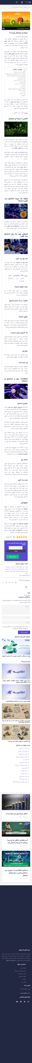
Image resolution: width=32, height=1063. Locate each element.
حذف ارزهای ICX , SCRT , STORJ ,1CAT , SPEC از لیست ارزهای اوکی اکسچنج (16, 681)
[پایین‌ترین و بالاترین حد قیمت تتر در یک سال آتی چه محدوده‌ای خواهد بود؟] (16, 711)
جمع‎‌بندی (23, 95)
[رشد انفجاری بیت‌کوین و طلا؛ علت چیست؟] (16, 732)
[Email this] (15, 582)
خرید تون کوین (23, 762)
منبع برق (24, 85)
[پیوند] (28, 2)
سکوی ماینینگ (23, 82)
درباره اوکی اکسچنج (11, 960)
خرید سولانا (24, 771)
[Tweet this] (9, 582)
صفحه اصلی (23, 968)
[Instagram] (28, 1002)
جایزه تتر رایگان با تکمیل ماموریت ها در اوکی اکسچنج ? (16, 656)
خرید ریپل (24, 768)
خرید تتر (25, 760)
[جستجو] (16, 2)
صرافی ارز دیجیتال (22, 751)
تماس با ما (23, 982)
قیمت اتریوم (10, 567)
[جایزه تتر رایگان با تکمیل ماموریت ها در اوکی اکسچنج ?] (16, 647)
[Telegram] (21, 1002)
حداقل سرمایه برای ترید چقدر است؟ (17, 814)
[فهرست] (22, 2)
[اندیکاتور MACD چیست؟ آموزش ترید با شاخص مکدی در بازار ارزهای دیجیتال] (16, 859)
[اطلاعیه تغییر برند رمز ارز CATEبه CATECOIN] (16, 692)
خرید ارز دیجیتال (23, 754)
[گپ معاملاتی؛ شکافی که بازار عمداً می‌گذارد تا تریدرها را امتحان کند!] (16, 829)
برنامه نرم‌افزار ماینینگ (21, 79)
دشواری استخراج (22, 90)
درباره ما (24, 979)
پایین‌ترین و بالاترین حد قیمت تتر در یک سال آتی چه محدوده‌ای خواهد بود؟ (16, 721)
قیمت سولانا (24, 569)
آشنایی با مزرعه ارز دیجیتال (19, 72)
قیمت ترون (16, 571)
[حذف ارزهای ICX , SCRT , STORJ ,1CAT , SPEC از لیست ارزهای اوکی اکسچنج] (16, 671)
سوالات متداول (22, 976)
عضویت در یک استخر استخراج (20, 80)
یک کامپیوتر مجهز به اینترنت (20, 84)
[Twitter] (24, 1002)
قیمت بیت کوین (23, 567)
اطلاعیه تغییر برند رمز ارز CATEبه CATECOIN (18, 701)
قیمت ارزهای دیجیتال (21, 757)
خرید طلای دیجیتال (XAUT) (20, 782)
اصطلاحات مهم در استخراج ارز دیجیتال (16, 89)
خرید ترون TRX (23, 779)
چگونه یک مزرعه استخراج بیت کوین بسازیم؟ (15, 74)
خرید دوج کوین (23, 776)
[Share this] (12, 582)
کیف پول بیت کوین (22, 77)
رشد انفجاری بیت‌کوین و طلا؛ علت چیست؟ (19, 741)
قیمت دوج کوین (10, 569)
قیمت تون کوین (24, 571)
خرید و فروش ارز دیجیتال (20, 971)
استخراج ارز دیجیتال (22, 62)
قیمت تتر (16, 567)
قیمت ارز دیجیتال (22, 974)
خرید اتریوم (24, 774)
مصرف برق (24, 92)
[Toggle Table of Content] (24, 69)
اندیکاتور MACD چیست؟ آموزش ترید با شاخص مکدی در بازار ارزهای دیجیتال (16, 873)
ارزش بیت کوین (22, 93)
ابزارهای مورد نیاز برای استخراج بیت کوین (16, 76)
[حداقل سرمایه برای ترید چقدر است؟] (16, 802)
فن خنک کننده (23, 87)
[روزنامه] (17, 1002)
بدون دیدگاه (27, 595)
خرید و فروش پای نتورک (21, 765)
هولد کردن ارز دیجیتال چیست (16, 278)
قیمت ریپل (17, 569)
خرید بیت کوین (19, 112)
